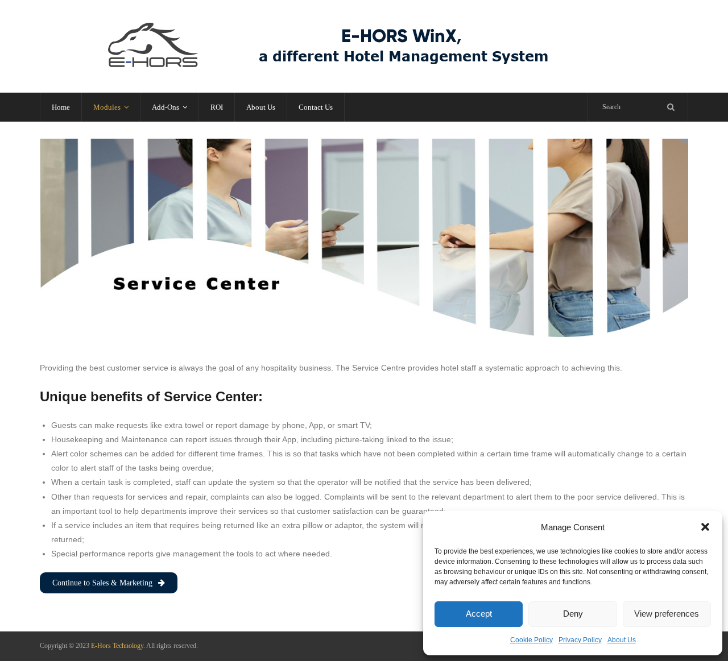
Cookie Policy (531, 640)
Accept (479, 613)
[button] (705, 527)
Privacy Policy (580, 640)
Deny (573, 613)
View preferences (666, 613)
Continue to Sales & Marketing (102, 583)
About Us (621, 640)
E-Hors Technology (117, 646)
